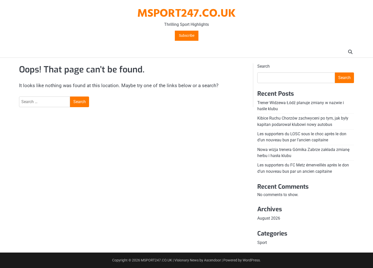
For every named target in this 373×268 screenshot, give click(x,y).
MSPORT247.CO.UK (186, 14)
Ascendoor (212, 260)
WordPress (251, 260)
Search (263, 66)
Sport (262, 242)
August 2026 (268, 218)
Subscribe (186, 35)
